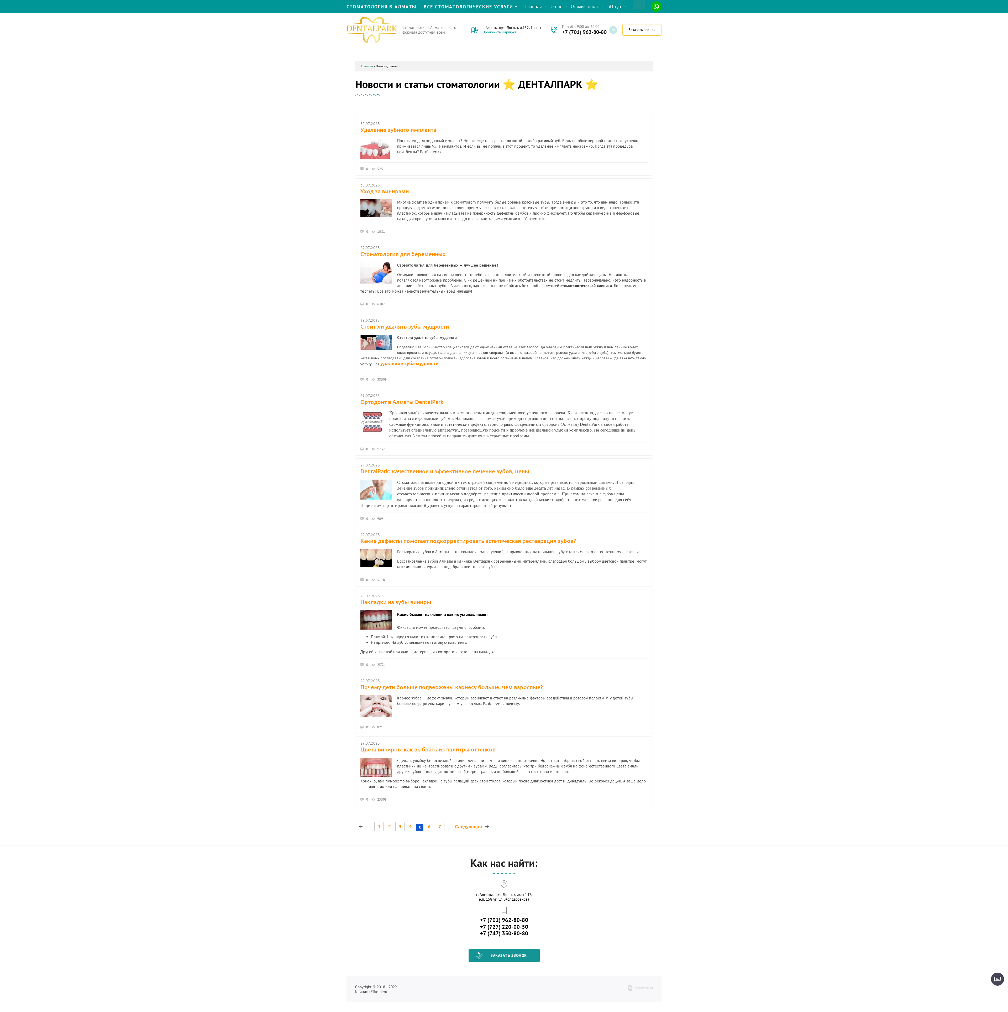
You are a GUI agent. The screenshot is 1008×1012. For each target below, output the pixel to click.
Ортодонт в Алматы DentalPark (402, 402)
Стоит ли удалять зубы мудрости (404, 326)
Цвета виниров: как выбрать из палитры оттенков (428, 749)
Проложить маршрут (499, 32)
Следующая (468, 826)
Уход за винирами (384, 191)
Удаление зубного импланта (398, 130)
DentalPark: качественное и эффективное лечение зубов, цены (444, 471)
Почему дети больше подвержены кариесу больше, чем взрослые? (451, 687)
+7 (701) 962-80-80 (584, 32)
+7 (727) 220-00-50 (504, 926)
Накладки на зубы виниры (395, 602)
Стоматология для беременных (402, 254)
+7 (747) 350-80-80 (504, 933)
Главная (367, 66)
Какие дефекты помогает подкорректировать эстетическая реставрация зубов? (468, 541)
